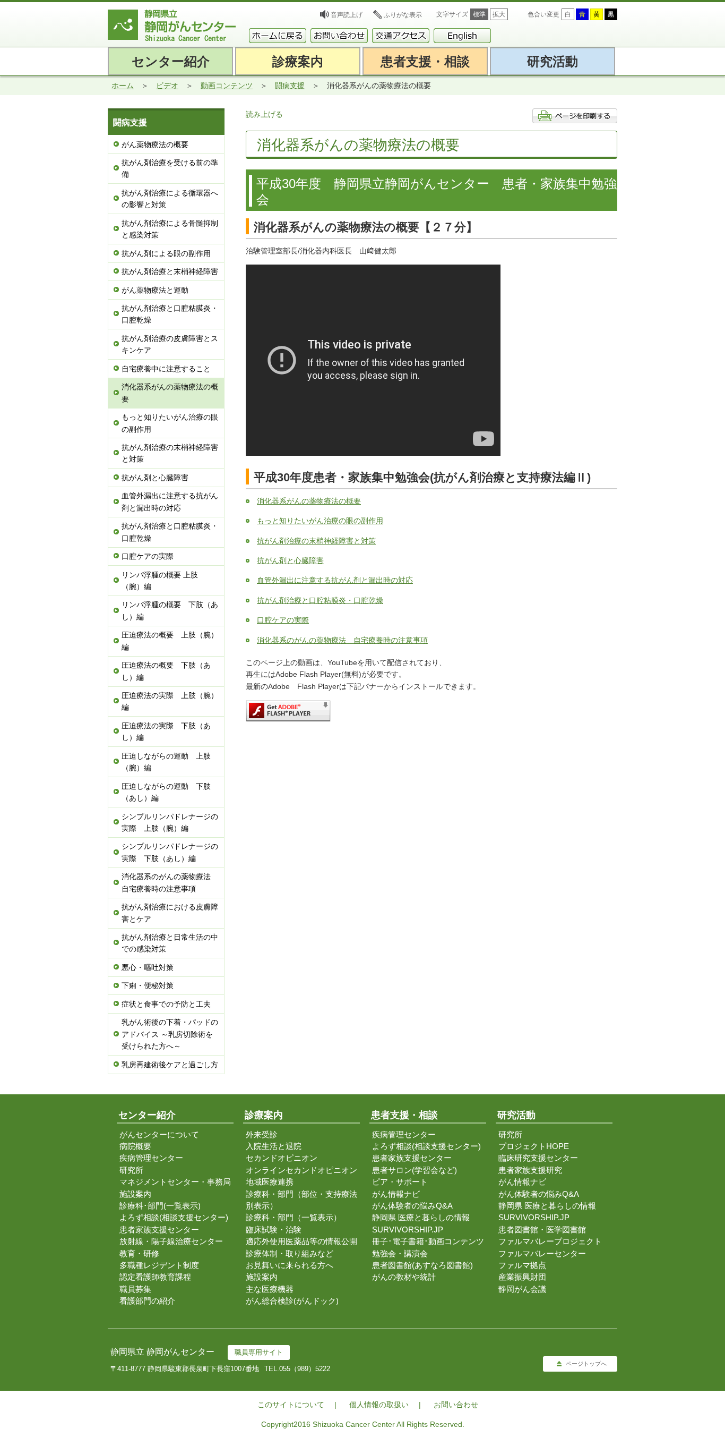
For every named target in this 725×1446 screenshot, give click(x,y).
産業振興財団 (522, 1276)
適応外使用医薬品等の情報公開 (301, 1241)
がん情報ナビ (396, 1193)
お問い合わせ (456, 1404)
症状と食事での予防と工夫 (166, 1004)
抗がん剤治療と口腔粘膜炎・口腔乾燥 (170, 314)
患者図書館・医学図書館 (542, 1229)
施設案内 (135, 1193)
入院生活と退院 (273, 1146)
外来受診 (262, 1134)
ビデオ (167, 85)
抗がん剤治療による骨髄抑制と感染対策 (170, 229)
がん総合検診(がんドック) (292, 1300)
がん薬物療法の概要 (155, 144)
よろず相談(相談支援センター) (173, 1217)
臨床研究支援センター (538, 1157)
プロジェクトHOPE (533, 1146)
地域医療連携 (270, 1181)
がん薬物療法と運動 (155, 290)
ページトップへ (586, 1363)
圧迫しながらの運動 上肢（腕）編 (166, 762)
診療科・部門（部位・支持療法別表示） (301, 1199)
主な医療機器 (270, 1289)
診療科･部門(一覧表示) (160, 1205)
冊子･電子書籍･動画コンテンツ (428, 1241)
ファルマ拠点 (522, 1265)
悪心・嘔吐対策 (148, 967)
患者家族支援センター (159, 1229)
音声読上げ (346, 15)
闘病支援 (290, 85)
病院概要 (135, 1146)
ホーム (122, 85)
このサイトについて (290, 1404)
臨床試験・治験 (273, 1229)
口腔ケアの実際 (148, 556)
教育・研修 (139, 1253)
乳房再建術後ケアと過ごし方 (170, 1064)
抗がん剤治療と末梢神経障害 (170, 271)
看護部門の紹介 (147, 1300)
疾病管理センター (151, 1157)
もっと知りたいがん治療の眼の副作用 (170, 423)
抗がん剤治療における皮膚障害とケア (170, 913)
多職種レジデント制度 (159, 1265)
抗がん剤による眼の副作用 (166, 253)
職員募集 (135, 1289)
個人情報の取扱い (379, 1404)
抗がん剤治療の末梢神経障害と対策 (170, 453)
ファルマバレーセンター (542, 1253)
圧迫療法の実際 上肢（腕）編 (170, 701)
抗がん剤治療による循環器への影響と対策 (170, 199)
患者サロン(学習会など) (414, 1170)
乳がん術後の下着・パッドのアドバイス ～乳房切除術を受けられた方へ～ (170, 1034)
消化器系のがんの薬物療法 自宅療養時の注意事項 (170, 882)
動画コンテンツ (227, 85)
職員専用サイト (259, 1352)
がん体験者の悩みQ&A (412, 1205)
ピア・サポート (400, 1181)
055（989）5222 (304, 1369)
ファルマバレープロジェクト (550, 1241)
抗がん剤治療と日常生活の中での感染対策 (170, 943)
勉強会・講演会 (400, 1253)
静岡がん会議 (522, 1289)
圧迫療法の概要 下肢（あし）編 (166, 671)
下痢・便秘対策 (148, 985)
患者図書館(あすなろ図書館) (422, 1265)
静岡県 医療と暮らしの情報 (421, 1217)
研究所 (131, 1170)
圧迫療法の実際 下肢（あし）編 (166, 731)
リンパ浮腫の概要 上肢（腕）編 (160, 581)
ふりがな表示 (403, 15)
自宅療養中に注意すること (166, 368)
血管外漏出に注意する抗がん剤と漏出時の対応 (170, 501)
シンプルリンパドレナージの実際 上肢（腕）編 (170, 822)
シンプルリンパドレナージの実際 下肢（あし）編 (170, 852)
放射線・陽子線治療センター (171, 1241)
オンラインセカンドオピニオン (301, 1170)
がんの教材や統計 (404, 1276)
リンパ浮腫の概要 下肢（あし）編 (170, 610)
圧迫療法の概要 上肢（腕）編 (170, 641)
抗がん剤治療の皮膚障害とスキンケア (170, 344)
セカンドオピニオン (281, 1157)
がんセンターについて (159, 1134)
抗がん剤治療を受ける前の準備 (170, 168)
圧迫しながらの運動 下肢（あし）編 (166, 792)
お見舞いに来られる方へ (289, 1265)
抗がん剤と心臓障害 (155, 477)
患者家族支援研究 (530, 1170)
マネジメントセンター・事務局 (175, 1181)
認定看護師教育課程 (155, 1276)
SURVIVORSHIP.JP (407, 1229)
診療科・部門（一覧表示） (293, 1217)
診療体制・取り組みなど (289, 1253)
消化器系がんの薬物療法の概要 (170, 392)
